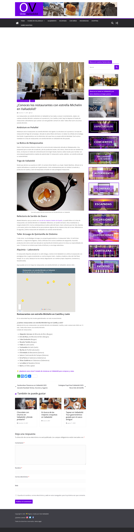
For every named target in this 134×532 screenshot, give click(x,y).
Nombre (18, 468)
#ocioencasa (84, 21)
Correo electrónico (22, 477)
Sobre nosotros (26, 25)
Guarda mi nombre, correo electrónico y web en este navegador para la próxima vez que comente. (51, 495)
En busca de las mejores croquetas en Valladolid (49, 414)
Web (16, 486)
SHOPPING (95, 21)
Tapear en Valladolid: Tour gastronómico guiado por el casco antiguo (74, 416)
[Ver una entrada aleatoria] (117, 23)
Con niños (73, 21)
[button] (44, 21)
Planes (32, 100)
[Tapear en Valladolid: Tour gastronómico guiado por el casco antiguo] (75, 399)
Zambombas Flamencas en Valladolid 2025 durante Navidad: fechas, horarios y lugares (32, 386)
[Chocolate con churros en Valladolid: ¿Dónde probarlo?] (26, 399)
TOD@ (23, 21)
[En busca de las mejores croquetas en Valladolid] (50, 399)
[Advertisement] (67, 41)
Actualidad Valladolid (23, 100)
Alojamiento (52, 21)
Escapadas (63, 21)
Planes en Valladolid (35, 21)
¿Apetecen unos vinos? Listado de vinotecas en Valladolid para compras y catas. (46, 371)
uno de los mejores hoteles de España (50, 220)
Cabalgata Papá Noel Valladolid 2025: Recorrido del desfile (71, 386)
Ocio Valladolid (44, 514)
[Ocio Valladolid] (17, 23)
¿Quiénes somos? (20, 517)
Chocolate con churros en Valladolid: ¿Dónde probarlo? (24, 416)
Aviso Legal (38, 521)
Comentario (19, 443)
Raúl (31, 113)
